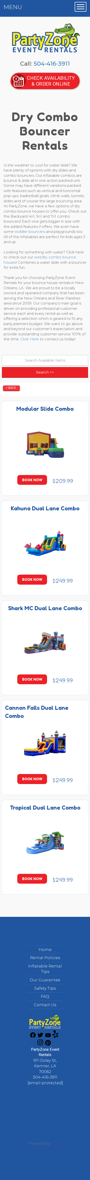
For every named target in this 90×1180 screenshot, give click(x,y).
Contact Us (45, 1004)
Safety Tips (45, 988)
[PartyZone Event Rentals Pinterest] (48, 1044)
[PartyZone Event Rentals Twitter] (40, 1036)
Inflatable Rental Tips (45, 969)
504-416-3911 (52, 63)
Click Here (29, 339)
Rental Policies (45, 957)
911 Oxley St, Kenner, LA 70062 (45, 1066)
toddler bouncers (30, 231)
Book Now (32, 480)
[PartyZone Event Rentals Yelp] (55, 1036)
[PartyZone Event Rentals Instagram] (40, 1044)
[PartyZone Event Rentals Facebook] (33, 1036)
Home (45, 949)
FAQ (45, 996)
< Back (11, 388)
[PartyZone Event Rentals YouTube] (48, 1036)
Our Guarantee (45, 979)
